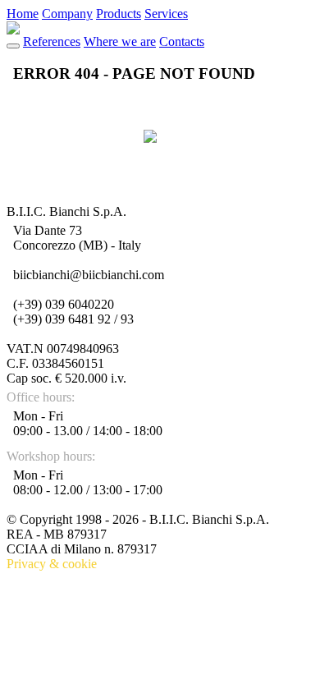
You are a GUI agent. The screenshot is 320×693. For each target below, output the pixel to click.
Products (118, 14)
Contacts (181, 41)
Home (23, 14)
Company (67, 14)
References (51, 41)
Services (166, 14)
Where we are (120, 41)
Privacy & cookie (52, 564)
